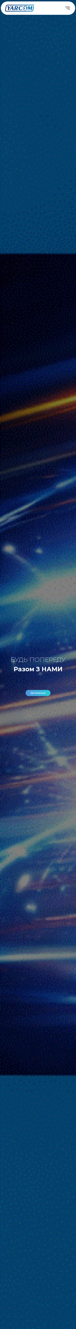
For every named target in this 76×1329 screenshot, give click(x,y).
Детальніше (38, 692)
